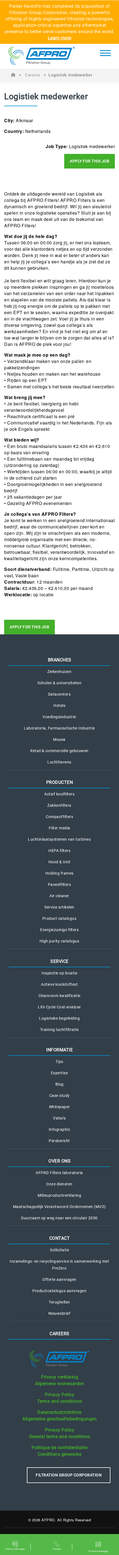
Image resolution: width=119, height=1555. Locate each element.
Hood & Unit (59, 862)
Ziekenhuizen (59, 671)
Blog (59, 1084)
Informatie (59, 1049)
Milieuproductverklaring (59, 1195)
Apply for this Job (89, 161)
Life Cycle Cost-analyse (59, 1007)
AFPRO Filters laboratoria (59, 1173)
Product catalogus (59, 918)
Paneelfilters (59, 884)
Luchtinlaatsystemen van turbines (59, 839)
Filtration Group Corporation (69, 1475)
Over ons (59, 1161)
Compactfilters (59, 816)
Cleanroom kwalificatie (59, 995)
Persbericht (59, 1141)
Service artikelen (59, 907)
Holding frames (59, 873)
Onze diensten (59, 1184)
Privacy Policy (59, 1394)
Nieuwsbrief (59, 1313)
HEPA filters (59, 850)
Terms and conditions (59, 1401)
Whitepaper (59, 1107)
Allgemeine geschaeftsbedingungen (59, 1419)
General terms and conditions (59, 1436)
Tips (59, 1061)
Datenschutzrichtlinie (59, 1412)
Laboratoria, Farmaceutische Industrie (59, 728)
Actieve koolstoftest (59, 984)
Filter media (59, 828)
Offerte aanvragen (59, 1279)
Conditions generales (59, 1454)
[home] (41, 56)
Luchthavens (59, 762)
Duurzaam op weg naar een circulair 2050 (59, 1218)
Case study (59, 1095)
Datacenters (59, 694)
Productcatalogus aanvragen (59, 1291)
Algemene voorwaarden (59, 1383)
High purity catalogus (59, 941)
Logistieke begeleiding (59, 1018)
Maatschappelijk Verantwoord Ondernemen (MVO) (59, 1206)
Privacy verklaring (59, 1377)
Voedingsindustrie (59, 717)
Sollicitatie (59, 1250)
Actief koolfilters (59, 794)
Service (59, 961)
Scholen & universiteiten (59, 683)
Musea (59, 739)
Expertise (59, 1073)
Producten (59, 782)
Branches (59, 659)
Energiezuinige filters (59, 930)
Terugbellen (59, 1302)
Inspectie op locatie (59, 973)
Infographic (59, 1129)
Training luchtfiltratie (59, 1029)
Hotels (59, 705)
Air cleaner (59, 896)
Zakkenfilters (59, 805)
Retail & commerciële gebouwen (59, 751)
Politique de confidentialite (59, 1447)
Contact (59, 1238)
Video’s (59, 1118)
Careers (32, 75)
